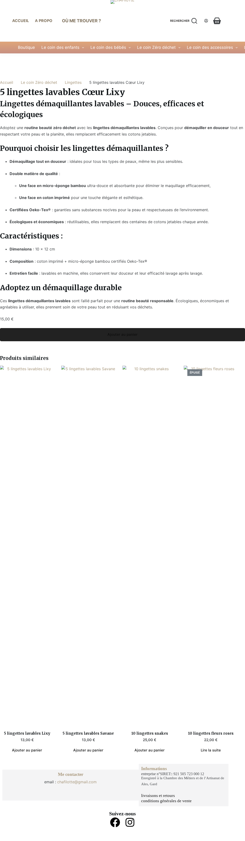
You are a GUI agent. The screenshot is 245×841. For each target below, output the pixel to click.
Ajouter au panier (122, 334)
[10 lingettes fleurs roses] (211, 545)
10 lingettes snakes (149, 733)
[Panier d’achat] (217, 21)
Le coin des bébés (108, 47)
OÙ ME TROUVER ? (81, 20)
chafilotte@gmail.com (77, 781)
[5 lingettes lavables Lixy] (27, 545)
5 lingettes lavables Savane (88, 733)
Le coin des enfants (60, 47)
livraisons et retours (158, 795)
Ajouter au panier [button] (27, 750)
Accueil (20, 20)
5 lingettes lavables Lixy (27, 733)
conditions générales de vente (166, 801)
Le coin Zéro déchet (156, 47)
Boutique (26, 47)
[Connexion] (206, 21)
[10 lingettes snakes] (149, 545)
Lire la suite (211, 750)
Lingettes (73, 82)
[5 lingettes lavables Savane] (88, 545)
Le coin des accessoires (210, 47)
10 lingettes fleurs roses (211, 733)
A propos (45, 20)
